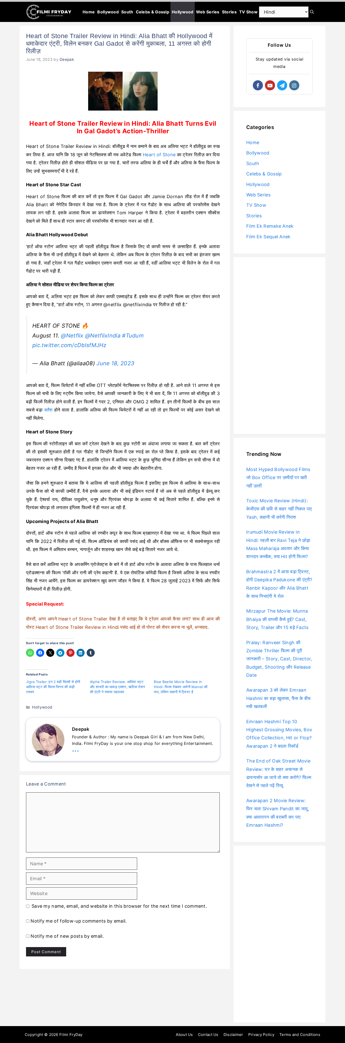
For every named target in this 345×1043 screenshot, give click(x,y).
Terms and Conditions (299, 1034)
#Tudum (133, 335)
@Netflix (72, 335)
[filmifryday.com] (49, 12)
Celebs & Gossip (152, 11)
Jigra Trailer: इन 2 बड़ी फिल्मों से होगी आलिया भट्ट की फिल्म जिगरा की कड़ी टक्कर (53, 687)
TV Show (248, 11)
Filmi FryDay (71, 1034)
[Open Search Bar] (312, 12)
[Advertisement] (279, 345)
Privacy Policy (261, 1034)
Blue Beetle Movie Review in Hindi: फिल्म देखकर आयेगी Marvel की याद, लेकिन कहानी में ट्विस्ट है (180, 687)
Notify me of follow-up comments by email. (79, 921)
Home (89, 11)
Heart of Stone (159, 154)
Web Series (207, 11)
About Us (184, 1034)
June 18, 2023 (115, 363)
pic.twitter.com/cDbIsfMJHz (69, 345)
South (127, 11)
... (75, 748)
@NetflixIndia (102, 335)
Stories (229, 11)
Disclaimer (233, 1034)
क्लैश (48, 409)
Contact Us (208, 1034)
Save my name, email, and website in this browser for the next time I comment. (119, 906)
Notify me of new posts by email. (67, 936)
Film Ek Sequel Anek (268, 236)
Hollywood (182, 11)
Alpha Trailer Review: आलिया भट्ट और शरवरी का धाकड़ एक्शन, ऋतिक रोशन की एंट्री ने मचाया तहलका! (117, 687)
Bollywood (108, 11)
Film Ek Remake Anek (270, 226)
